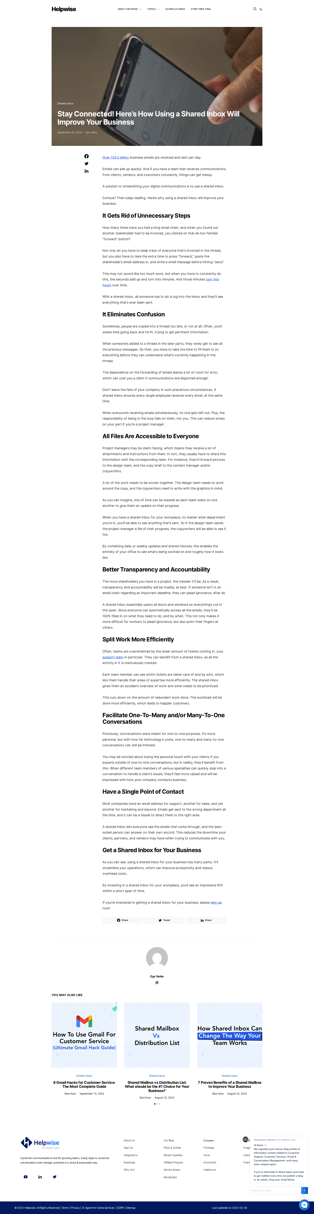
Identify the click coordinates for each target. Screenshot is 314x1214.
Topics (151, 9)
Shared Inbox (65, 103)
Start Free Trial (201, 9)
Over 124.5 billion (115, 157)
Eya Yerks (91, 132)
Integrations (131, 1155)
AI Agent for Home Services (98, 1207)
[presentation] (57, 1033)
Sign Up (128, 1147)
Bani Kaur (70, 1093)
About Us (129, 1140)
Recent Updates (173, 1155)
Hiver (207, 1155)
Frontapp (209, 1147)
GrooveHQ (210, 1162)
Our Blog (169, 1140)
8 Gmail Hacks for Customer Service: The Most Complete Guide (84, 1084)
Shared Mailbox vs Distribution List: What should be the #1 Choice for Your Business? (157, 1086)
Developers (170, 1177)
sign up (216, 902)
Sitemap (130, 1207)
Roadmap (129, 1162)
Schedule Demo (175, 9)
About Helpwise (128, 9)
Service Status (172, 1169)
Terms (65, 1207)
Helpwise (64, 9)
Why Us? (129, 1169)
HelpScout (210, 1169)
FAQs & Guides (172, 1147)
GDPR (120, 1207)
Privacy (75, 1207)
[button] (260, 9)
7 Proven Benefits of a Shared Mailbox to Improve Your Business (229, 1084)
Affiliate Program (173, 1162)
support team (112, 657)
